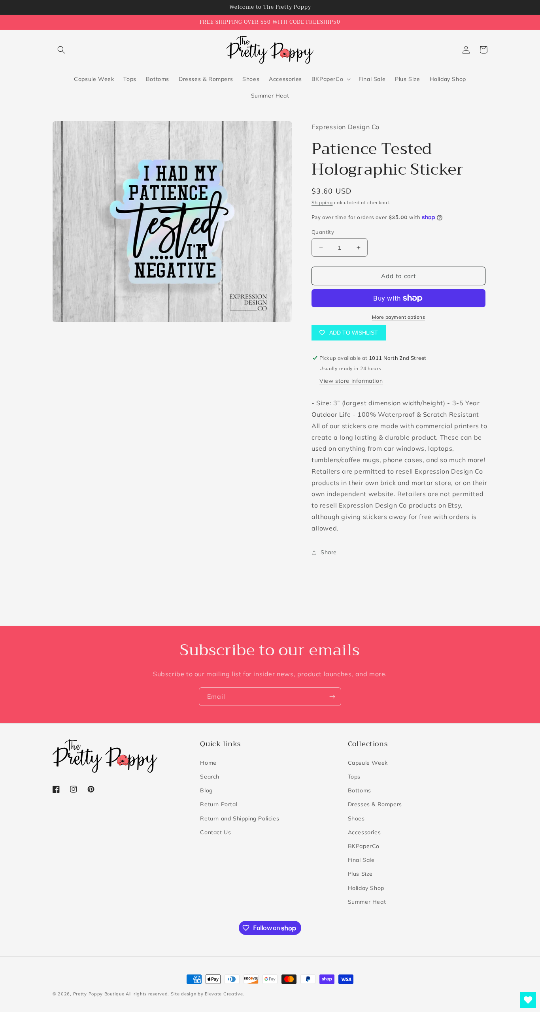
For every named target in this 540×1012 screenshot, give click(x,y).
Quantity (323, 232)
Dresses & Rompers (375, 804)
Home (208, 762)
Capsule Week (368, 762)
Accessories (364, 832)
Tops (354, 776)
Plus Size (360, 873)
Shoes (356, 818)
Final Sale (361, 859)
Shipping (322, 202)
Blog (206, 790)
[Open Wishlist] (528, 1000)
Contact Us (215, 832)
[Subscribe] (332, 696)
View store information (351, 380)
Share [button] (329, 552)
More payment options (398, 317)
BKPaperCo (364, 846)
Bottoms (359, 790)
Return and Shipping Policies (239, 818)
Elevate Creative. (224, 994)
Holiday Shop (366, 888)
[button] (61, 49)
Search (209, 776)
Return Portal (218, 804)
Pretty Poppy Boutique (99, 994)
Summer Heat (367, 901)
